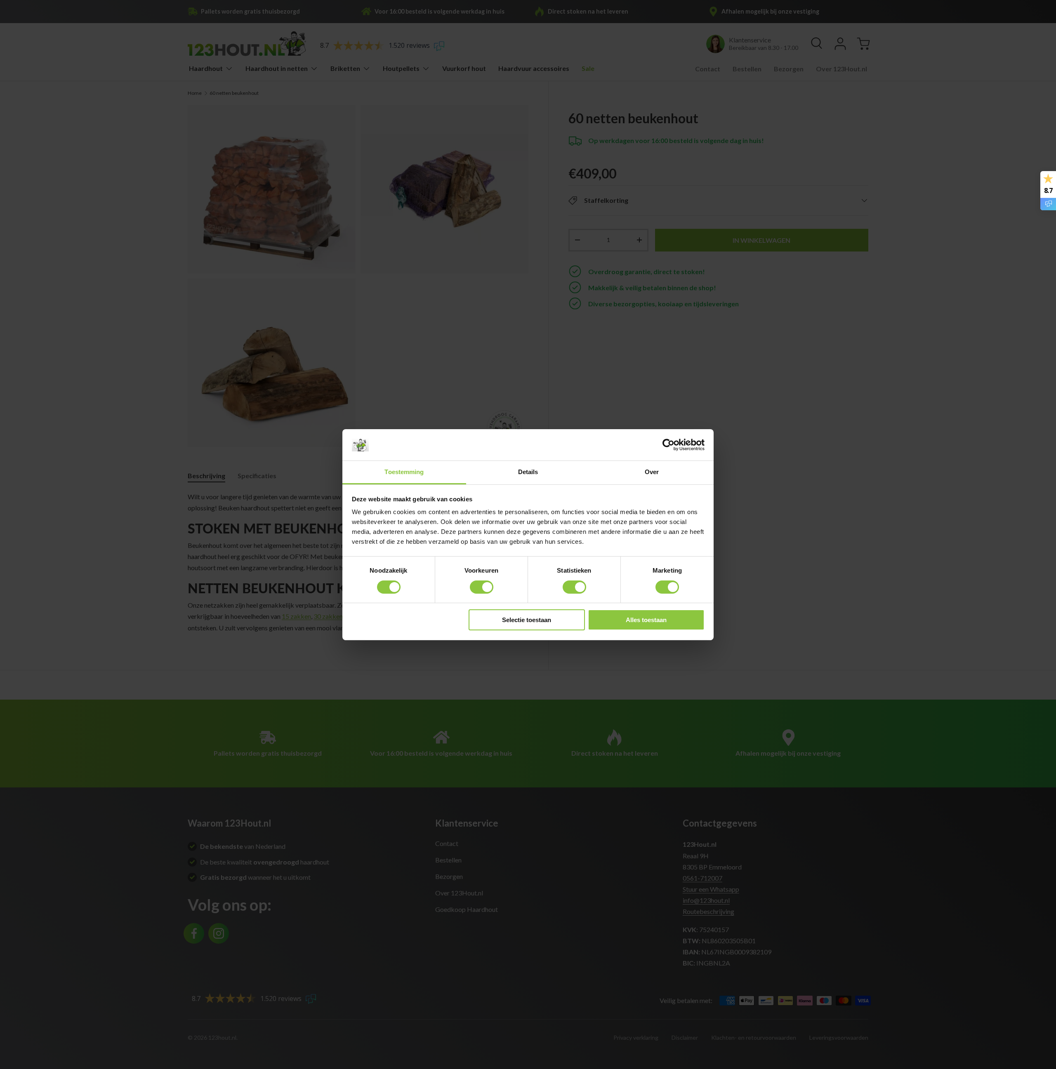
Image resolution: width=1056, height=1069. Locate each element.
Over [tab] (652, 471)
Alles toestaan (646, 619)
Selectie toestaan (526, 619)
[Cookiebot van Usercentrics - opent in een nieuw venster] (668, 445)
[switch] (481, 587)
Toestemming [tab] (404, 471)
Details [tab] (528, 471)
